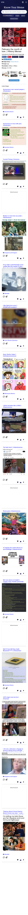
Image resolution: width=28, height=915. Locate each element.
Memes (23, 15)
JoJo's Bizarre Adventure (10, 340)
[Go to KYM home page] (2, 2)
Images (17, 15)
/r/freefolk (6, 293)
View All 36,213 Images (14, 80)
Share (4, 56)
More (22, 56)
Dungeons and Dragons (10, 252)
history (5, 59)
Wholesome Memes (9, 393)
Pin (9, 56)
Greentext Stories (9, 111)
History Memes (15, 61)
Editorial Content (14, 18)
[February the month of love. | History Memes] (14, 37)
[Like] (20, 117)
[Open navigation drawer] (26, 2)
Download (15, 56)
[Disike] (18, 117)
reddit (10, 59)
